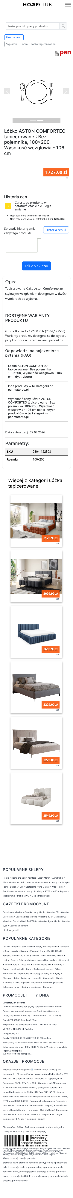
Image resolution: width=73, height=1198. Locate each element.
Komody (58, 964)
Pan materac (14, 37)
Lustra (6, 960)
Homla (6, 878)
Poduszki (64, 946)
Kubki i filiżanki (54, 951)
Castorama (30, 887)
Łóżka (24, 44)
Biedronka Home (11, 882)
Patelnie (52, 955)
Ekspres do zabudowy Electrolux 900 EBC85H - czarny (30, 1024)
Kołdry (39, 946)
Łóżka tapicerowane (43, 44)
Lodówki (37, 978)
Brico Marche (27, 882)
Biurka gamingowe (42, 969)
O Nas (20, 1127)
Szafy (13, 960)
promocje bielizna (18, 1167)
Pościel (6, 946)
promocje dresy (20, 1180)
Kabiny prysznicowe (31, 987)
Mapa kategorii (55, 1127)
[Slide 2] (40, 120)
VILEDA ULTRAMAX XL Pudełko (18, 1029)
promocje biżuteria (46, 1171)
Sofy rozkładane (26, 960)
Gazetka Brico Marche (26, 916)
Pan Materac (42, 882)
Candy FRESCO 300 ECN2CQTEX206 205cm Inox (27, 1038)
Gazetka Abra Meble (12, 912)
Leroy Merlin (44, 878)
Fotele (7, 964)
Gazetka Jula (45, 916)
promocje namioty (40, 1176)
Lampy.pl (55, 882)
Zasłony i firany (37, 951)
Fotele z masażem (21, 964)
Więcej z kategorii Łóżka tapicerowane (35, 483)
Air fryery (55, 973)
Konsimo (19, 891)
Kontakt (16, 1131)
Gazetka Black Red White (25, 921)
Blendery (7, 978)
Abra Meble (57, 878)
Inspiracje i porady (36, 1119)
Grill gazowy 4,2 (11, 1033)
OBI (21, 887)
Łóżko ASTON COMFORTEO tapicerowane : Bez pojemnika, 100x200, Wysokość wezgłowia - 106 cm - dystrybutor (35, 371)
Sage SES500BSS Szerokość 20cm (20, 1020)
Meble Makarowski (41, 895)
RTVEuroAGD (51, 891)
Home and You (18, 878)
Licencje (7, 1131)
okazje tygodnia (27, 1158)
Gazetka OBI (53, 912)
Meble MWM (23, 895)
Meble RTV (46, 964)
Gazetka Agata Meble (49, 921)
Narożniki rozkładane (47, 960)
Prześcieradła (50, 946)
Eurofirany (8, 891)
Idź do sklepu (36, 265)
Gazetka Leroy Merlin (35, 912)
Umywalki (36, 982)
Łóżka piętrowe (21, 973)
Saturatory (48, 987)
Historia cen (54, 230)
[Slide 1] (33, 120)
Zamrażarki (48, 978)
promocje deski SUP (21, 1176)
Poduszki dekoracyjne (23, 946)
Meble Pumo (9, 895)
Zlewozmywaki (21, 982)
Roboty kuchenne (21, 978)
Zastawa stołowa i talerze (15, 955)
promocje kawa (10, 1162)
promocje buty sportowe (40, 1167)
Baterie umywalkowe (53, 982)
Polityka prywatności (35, 1127)
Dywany (24, 951)
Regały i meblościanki (13, 969)
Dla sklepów (9, 1127)
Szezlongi (64, 960)
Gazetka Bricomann (19, 925)
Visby (39, 891)
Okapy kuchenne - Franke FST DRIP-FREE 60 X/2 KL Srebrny (32, 1015)
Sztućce (34, 955)
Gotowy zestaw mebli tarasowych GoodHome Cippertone (31, 1011)
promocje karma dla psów (31, 1162)
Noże (60, 955)
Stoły (28, 969)
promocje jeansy (27, 1171)
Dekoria (14, 887)
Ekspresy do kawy (40, 973)
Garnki (43, 955)
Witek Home (57, 887)
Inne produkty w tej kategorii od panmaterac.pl (30, 387)
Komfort (32, 878)
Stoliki (36, 964)
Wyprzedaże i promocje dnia (17, 1069)
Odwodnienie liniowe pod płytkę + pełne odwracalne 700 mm (32, 1006)
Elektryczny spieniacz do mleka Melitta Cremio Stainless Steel (33, 1042)
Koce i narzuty (11, 951)
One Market (43, 887)
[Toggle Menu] (68, 4)
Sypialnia (12, 44)
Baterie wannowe (11, 987)
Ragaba (63, 891)
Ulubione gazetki (11, 930)
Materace (7, 973)
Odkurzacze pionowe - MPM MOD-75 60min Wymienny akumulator (35, 1047)
